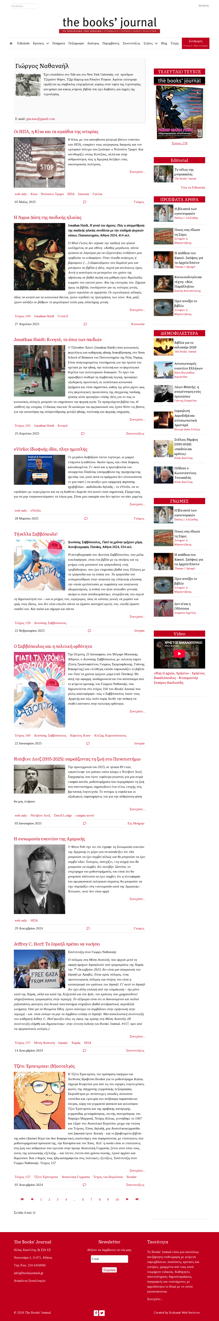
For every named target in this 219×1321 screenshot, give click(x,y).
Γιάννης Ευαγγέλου (185, 400)
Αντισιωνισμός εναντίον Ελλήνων (188, 366)
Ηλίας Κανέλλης (183, 457)
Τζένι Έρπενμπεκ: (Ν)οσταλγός (44, 1066)
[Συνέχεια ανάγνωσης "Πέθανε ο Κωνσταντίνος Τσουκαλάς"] (164, 474)
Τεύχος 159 (22, 623)
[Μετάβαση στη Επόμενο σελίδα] (127, 1199)
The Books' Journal (185, 178)
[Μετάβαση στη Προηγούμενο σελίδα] (32, 1199)
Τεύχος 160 (22, 735)
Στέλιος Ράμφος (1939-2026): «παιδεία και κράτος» (186, 446)
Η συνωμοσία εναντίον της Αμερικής (49, 839)
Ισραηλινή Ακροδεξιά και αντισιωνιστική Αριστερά (185, 417)
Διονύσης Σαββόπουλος (50, 623)
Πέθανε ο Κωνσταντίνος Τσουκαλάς (185, 473)
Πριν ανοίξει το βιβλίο (185, 303)
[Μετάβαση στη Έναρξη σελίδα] (22, 1199)
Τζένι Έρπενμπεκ (46, 1177)
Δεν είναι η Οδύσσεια (182, 606)
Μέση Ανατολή (44, 1043)
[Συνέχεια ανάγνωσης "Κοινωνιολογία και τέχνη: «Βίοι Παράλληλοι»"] (164, 283)
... (74, 1199)
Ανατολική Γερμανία (76, 1177)
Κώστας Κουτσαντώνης (187, 290)
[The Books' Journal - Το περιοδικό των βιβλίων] (109, 24)
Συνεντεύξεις (135, 433)
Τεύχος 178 (179, 143)
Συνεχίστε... (137, 172)
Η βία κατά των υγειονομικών (185, 211)
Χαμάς (76, 1043)
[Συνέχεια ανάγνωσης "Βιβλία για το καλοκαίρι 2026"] (164, 346)
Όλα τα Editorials (193, 187)
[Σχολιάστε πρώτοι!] (84, 202)
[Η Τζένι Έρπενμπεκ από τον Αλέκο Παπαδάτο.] (41, 1101)
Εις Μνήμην (136, 823)
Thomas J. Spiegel (184, 266)
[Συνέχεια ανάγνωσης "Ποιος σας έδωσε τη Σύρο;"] (164, 236)
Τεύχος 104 (22, 316)
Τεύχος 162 (22, 425)
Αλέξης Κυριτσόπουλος (110, 735)
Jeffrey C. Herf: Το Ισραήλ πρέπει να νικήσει (57, 944)
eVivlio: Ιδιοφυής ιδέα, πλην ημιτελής (50, 449)
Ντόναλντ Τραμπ (52, 194)
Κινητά (62, 425)
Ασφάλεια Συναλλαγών (30, 1280)
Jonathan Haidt (44, 316)
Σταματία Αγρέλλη (185, 612)
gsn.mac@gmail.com (40, 119)
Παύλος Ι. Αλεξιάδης (186, 217)
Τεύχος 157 (22, 1043)
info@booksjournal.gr (28, 1273)
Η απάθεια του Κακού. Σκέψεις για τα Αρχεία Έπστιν (188, 257)
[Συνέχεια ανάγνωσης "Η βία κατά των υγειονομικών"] (164, 213)
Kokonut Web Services (184, 1312)
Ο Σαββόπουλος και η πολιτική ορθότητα (53, 646)
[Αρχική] (13, 43)
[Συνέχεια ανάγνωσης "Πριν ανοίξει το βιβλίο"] (164, 307)
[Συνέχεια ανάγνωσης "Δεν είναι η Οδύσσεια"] (164, 608)
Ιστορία (139, 630)
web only (21, 194)
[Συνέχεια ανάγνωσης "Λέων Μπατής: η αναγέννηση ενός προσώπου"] (164, 393)
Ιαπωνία (83, 194)
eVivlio (36, 510)
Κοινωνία (137, 324)
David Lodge (63, 815)
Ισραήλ (63, 1043)
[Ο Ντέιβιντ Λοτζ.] (41, 780)
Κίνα (34, 194)
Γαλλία (97, 194)
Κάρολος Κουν (80, 735)
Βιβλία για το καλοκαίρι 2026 (185, 345)
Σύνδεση (203, 5)
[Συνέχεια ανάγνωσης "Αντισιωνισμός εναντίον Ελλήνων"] (164, 369)
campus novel (84, 815)
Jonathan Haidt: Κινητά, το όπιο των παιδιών (58, 339)
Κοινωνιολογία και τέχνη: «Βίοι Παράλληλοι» (188, 281)
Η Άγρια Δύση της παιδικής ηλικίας (47, 217)
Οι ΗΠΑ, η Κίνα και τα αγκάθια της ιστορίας (56, 131)
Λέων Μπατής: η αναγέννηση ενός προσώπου (187, 391)
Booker (132, 1177)
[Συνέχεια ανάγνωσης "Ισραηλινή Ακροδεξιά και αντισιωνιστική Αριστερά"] (164, 419)
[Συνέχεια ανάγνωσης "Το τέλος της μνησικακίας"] (164, 173)
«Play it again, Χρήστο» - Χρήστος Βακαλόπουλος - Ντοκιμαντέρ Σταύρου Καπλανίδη (179, 678)
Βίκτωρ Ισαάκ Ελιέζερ (187, 429)
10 (117, 1199)
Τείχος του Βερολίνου (108, 1177)
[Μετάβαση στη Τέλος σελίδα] (137, 1199)
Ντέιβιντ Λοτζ (40, 815)
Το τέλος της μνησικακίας (184, 172)
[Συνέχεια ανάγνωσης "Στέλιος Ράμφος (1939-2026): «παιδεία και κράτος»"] (164, 448)
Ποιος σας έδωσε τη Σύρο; (187, 232)
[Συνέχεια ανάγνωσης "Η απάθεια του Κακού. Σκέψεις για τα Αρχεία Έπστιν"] (164, 259)
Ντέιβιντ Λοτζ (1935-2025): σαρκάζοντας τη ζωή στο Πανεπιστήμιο (77, 759)
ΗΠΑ (71, 194)
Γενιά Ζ (63, 316)
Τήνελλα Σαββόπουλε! (36, 534)
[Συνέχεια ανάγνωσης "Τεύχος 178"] (179, 108)
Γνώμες (139, 202)
